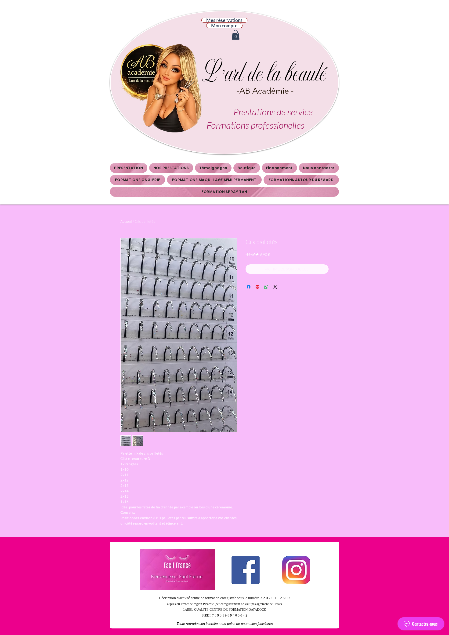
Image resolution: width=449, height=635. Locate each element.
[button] (236, 35)
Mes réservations (224, 20)
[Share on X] (275, 287)
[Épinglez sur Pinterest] (257, 287)
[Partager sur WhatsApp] (266, 287)
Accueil (126, 221)
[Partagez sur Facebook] (248, 287)
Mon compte (224, 25)
